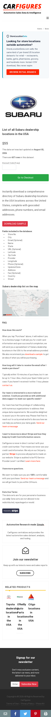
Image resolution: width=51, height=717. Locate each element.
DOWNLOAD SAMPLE (15, 223)
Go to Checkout (25, 177)
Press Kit (40, 704)
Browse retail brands (23, 72)
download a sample (34, 354)
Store (47, 29)
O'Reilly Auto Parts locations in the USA (23, 616)
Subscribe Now (28, 684)
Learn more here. (33, 461)
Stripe (12, 454)
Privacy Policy (27, 704)
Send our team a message (33, 478)
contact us (7, 385)
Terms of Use (12, 704)
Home (39, 29)
